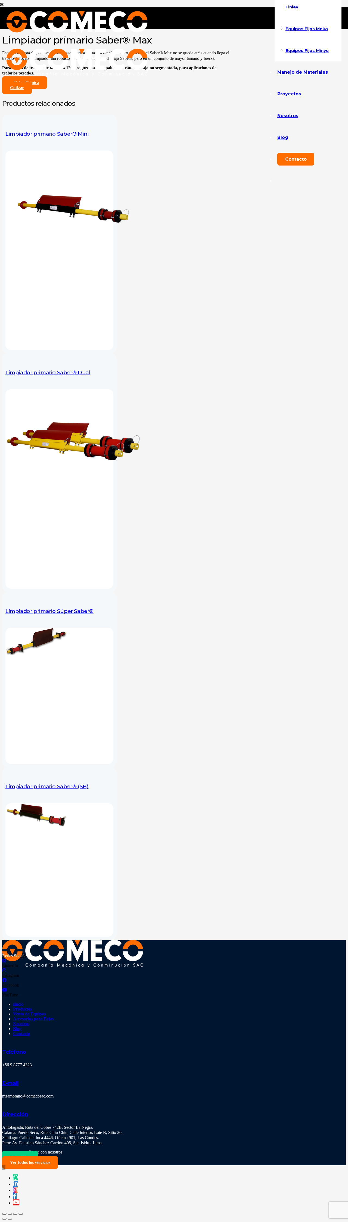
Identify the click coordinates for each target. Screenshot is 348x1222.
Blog (17, 1028)
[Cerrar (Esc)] (4, 1214)
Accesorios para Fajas (33, 1019)
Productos (22, 1009)
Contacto (21, 1033)
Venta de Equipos (29, 1014)
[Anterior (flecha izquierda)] (4, 1219)
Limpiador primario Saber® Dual (47, 372)
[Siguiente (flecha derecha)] (10, 1219)
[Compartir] (10, 1214)
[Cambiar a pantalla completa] (15, 1214)
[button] (3, 1167)
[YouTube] (4, 990)
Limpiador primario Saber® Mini (47, 133)
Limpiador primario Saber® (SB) (46, 786)
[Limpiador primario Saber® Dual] (73, 478)
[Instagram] (4, 970)
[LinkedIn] (4, 960)
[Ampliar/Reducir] (20, 1214)
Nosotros (21, 1023)
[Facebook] (4, 980)
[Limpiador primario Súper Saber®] (36, 653)
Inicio (18, 1004)
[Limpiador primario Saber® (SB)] (36, 826)
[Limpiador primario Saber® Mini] (73, 239)
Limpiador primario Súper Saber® (49, 611)
